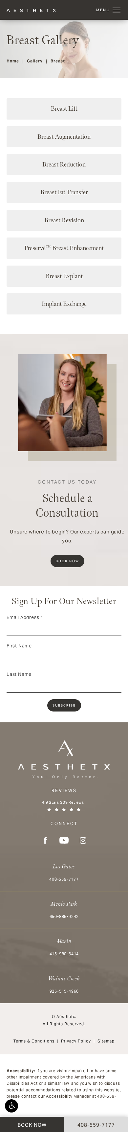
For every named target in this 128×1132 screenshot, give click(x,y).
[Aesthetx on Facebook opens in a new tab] (45, 840)
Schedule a (67, 499)
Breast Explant (64, 276)
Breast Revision (64, 220)
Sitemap (106, 1041)
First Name (19, 646)
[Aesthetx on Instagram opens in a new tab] (83, 840)
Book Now (67, 561)
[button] (11, 1106)
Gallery (35, 60)
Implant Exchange (64, 304)
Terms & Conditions (33, 1041)
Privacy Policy (76, 1041)
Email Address (24, 617)
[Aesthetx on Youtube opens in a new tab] (64, 840)
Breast (58, 60)
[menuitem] (45, 840)
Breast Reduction (64, 164)
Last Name (19, 674)
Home (13, 60)
